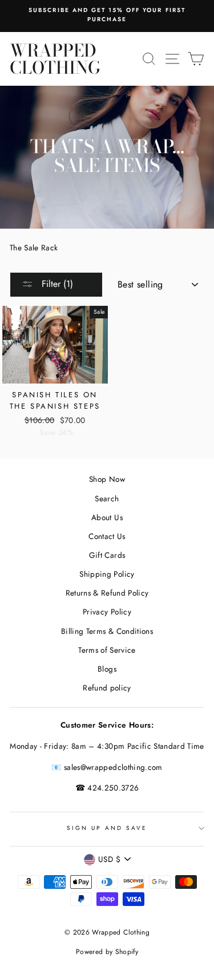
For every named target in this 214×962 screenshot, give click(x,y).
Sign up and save (107, 828)
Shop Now (107, 479)
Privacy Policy (107, 611)
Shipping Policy (106, 574)
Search (107, 498)
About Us (107, 517)
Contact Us (106, 536)
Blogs (107, 668)
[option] (107, 15)
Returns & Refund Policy (107, 592)
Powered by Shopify (107, 952)
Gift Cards (107, 555)
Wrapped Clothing (55, 59)
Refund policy (107, 687)
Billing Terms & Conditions (107, 631)
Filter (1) (56, 283)
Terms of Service (106, 650)
